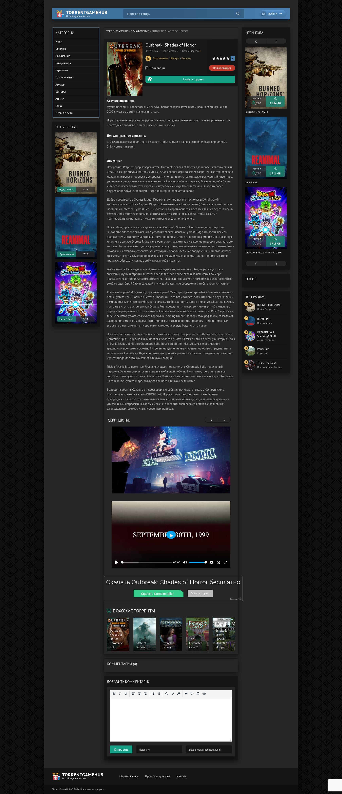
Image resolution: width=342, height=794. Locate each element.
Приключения (140, 31)
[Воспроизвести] (117, 562)
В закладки (157, 68)
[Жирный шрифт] (114, 694)
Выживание (62, 56)
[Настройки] (211, 562)
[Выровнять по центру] (139, 694)
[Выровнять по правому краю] (145, 694)
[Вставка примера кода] (192, 694)
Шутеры (174, 58)
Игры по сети (64, 113)
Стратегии (61, 70)
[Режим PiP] (218, 562)
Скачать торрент (193, 79)
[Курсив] (120, 694)
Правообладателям (157, 776)
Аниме (59, 99)
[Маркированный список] (153, 694)
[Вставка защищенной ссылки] (178, 694)
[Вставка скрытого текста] (204, 694)
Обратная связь (129, 776)
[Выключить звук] (185, 562)
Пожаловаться (222, 68)
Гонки (59, 106)
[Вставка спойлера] (198, 694)
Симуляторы (63, 63)
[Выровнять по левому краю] (133, 694)
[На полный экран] (225, 562)
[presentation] (211, 420)
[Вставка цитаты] (186, 694)
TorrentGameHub (117, 31)
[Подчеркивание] (126, 694)
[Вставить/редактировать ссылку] (173, 694)
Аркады (60, 84)
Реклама (181, 776)
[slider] (146, 562)
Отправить (121, 749)
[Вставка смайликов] (167, 694)
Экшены (186, 58)
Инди (58, 42)
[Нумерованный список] (159, 694)
